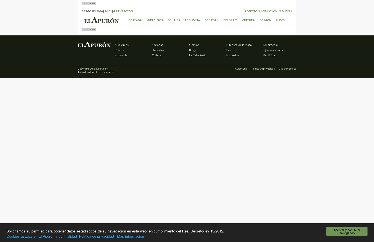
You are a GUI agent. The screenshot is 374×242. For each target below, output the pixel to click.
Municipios (155, 20)
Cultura (248, 20)
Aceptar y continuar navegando (347, 231)
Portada (135, 20)
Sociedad (212, 20)
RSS (109, 11)
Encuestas (232, 55)
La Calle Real (197, 55)
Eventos (231, 50)
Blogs (280, 20)
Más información (130, 236)
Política (174, 20)
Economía (192, 20)
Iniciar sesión (268, 11)
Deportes (230, 20)
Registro (251, 11)
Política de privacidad (96, 236)
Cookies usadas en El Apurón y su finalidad (41, 236)
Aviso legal (241, 68)
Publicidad (270, 55)
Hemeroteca (125, 11)
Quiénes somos (273, 50)
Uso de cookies (287, 68)
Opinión (265, 20)
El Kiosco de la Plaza (239, 45)
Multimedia (270, 45)
